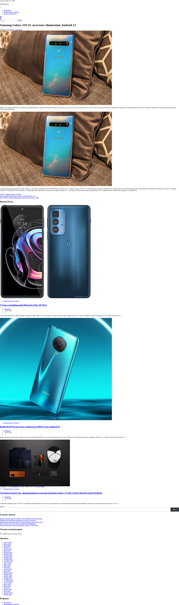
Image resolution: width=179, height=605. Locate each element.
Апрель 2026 (8, 549)
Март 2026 (7, 550)
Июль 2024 (7, 584)
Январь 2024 (8, 594)
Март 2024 (7, 591)
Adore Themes (40, 486)
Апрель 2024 (8, 589)
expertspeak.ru (4, 4)
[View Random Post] (0, 17)
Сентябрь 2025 (8, 561)
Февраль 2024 (8, 593)
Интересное (7, 10)
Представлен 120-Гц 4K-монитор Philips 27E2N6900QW (18, 523)
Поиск (2, 506)
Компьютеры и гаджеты (11, 12)
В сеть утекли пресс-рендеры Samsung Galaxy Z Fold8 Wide (19, 525)
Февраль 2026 (8, 552)
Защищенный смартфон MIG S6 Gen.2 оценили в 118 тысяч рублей (21, 522)
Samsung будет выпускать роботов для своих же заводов (18, 520)
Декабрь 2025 (8, 556)
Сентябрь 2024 (8, 581)
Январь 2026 (8, 554)
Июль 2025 (7, 564)
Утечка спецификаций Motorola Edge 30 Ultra (23, 305)
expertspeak (18, 29)
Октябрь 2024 (8, 579)
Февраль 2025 (8, 572)
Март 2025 (7, 571)
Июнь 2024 (7, 586)
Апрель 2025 (8, 569)
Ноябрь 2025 (8, 557)
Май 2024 (7, 588)
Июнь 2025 (7, 566)
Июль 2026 (7, 544)
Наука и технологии (10, 13)
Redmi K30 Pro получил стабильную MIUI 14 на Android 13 (30, 427)
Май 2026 (7, 547)
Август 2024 (8, 582)
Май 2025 (7, 567)
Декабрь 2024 (8, 576)
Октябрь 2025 (8, 559)
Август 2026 (8, 542)
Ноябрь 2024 (8, 577)
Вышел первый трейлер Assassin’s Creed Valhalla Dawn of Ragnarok (21, 518)
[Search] (0, 18)
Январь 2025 (8, 574)
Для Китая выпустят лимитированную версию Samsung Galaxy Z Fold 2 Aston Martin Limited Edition (51, 493)
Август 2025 (8, 562)
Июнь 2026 (7, 545)
